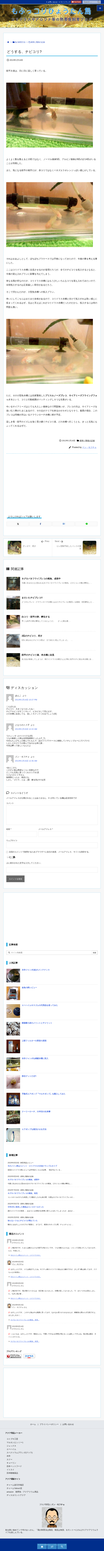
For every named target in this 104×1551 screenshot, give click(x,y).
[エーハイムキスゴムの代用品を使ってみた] (13, 1012)
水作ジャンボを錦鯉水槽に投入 (35, 1058)
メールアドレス (45, 829)
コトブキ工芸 (12, 1439)
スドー (9, 1459)
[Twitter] (17, 524)
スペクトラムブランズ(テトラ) (20, 1452)
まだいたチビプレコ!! (32, 598)
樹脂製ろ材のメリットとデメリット (37, 1023)
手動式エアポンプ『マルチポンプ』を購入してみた (43, 1094)
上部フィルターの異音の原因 (34, 1041)
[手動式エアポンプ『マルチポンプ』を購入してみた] (13, 1100)
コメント (10, 803)
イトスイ (10, 1470)
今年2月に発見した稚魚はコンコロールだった (26, 1207)
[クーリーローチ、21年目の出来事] (13, 1118)
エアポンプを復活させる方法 (34, 1129)
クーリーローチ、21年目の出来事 (36, 1111)
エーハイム (11, 1449)
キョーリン (11, 1463)
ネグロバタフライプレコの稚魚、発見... (24, 1320)
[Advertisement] (52, 482)
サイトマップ (65, 2)
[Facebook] (40, 524)
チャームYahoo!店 (14, 1488)
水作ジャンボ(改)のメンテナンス (36, 970)
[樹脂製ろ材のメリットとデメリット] (13, 1030)
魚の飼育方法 (20, 42)
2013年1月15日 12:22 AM (26, 729)
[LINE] (86, 524)
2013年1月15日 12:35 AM (26, 761)
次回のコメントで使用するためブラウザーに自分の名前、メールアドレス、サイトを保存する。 (49, 852)
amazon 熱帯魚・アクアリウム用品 (22, 1492)
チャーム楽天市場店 (15, 1485)
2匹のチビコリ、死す (32, 636)
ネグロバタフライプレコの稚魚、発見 (23, 1193)
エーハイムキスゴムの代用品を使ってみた (40, 1005)
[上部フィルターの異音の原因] (13, 1047)
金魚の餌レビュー (29, 987)
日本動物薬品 (12, 1473)
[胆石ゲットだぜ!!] (13, 1083)
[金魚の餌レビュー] (13, 994)
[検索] (99, 2)
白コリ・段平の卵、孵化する (36, 617)
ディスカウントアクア (16, 1495)
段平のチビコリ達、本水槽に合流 (38, 655)
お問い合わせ (53, 2)
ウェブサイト (12, 840)
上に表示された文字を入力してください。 (24, 863)
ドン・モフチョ (89, 447)
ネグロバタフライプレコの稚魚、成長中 (41, 578)
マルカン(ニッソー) (15, 1442)
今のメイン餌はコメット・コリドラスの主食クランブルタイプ (32, 1166)
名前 (8, 829)
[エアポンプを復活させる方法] (13, 1136)
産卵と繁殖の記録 (38, 42)
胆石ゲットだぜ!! (29, 1076)
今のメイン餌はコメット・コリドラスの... (25, 1255)
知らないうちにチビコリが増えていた (23, 1221)
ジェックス (11, 1446)
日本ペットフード (14, 1466)
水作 (8, 1456)
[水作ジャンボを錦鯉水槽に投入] (13, 1065)
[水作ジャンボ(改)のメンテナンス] (13, 976)
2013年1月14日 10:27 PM (26, 700)
